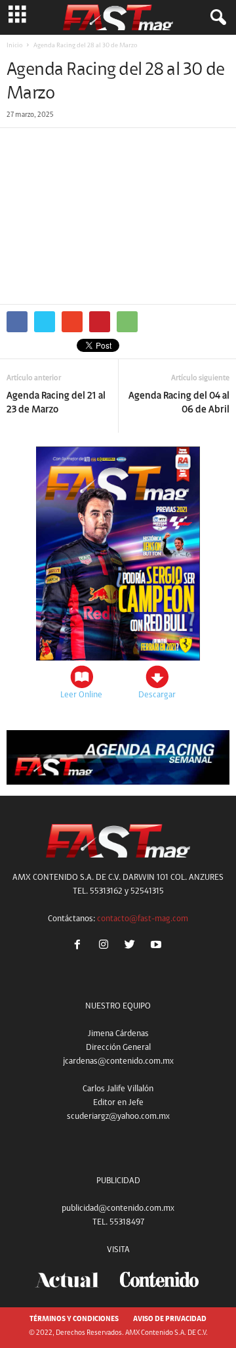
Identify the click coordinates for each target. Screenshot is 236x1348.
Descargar (157, 695)
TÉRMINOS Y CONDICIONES (74, 1319)
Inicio (14, 46)
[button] (215, 17)
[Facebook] (80, 946)
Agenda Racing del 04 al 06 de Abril (178, 403)
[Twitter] (132, 946)
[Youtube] (158, 946)
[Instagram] (106, 946)
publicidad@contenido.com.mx (118, 1208)
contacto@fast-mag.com (142, 919)
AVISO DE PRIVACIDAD (169, 1319)
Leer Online (81, 695)
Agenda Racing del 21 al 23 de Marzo (56, 403)
